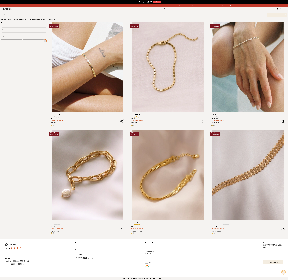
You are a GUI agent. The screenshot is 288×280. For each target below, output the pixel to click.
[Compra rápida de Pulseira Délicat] (202, 121)
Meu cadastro (78, 247)
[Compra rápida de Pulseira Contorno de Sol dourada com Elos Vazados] (283, 228)
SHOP (113, 9)
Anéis (137, 9)
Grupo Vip (170, 9)
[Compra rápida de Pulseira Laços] (202, 228)
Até (23, 38)
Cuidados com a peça (149, 247)
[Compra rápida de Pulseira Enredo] (283, 121)
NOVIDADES (130, 9)
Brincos (153, 9)
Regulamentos (148, 253)
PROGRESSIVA (121, 9)
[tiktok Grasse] (17, 248)
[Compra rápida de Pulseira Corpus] (122, 228)
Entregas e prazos (149, 249)
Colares (145, 9)
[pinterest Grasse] (20, 248)
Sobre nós (77, 246)
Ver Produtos (157, 1)
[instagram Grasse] (11, 248)
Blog (177, 9)
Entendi (164, 278)
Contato (146, 246)
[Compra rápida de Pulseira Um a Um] (122, 121)
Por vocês (163, 9)
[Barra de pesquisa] (277, 9)
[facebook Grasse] (14, 248)
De (1, 38)
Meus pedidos (78, 249)
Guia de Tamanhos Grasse (150, 255)
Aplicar (45, 40)
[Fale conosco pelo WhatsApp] (283, 272)
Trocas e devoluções (149, 251)
